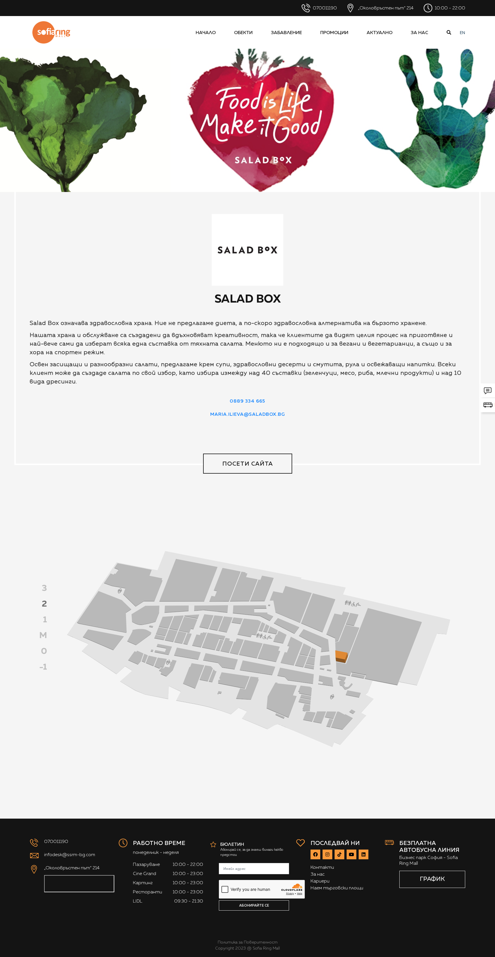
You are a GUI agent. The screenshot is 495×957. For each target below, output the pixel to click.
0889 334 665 (247, 401)
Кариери (320, 881)
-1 (43, 666)
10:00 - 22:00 (449, 8)
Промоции (334, 32)
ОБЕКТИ (243, 32)
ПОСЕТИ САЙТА (247, 463)
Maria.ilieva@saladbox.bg (247, 414)
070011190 (324, 8)
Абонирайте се (254, 905)
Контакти (322, 867)
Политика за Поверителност (248, 942)
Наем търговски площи (337, 888)
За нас (419, 32)
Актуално (379, 32)
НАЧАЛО (206, 32)
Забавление (286, 32)
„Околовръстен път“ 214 (385, 8)
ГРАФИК (432, 878)
